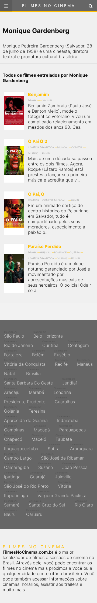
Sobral (54, 447)
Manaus (85, 363)
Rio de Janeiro (18, 344)
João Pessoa (75, 466)
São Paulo (14, 335)
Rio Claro (84, 504)
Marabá (36, 391)
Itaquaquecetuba (21, 447)
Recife (61, 363)
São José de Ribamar (62, 457)
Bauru (10, 513)
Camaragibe (16, 466)
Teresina (37, 410)
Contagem (78, 344)
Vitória (64, 485)
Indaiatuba (67, 419)
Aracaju (11, 391)
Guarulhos (65, 400)
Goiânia (11, 410)
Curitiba (50, 344)
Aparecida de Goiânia (26, 419)
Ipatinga (12, 475)
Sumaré (11, 504)
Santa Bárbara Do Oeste (28, 382)
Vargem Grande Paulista (61, 494)
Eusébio (62, 353)
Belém (38, 353)
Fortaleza (13, 353)
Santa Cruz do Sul (47, 504)
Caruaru (34, 513)
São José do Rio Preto (26, 485)
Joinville (63, 475)
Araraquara (81, 447)
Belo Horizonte (48, 335)
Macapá (42, 428)
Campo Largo (18, 457)
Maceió (39, 438)
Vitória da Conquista (25, 363)
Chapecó (13, 438)
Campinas (14, 428)
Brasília (33, 372)
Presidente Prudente (24, 400)
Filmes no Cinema (48, 5)
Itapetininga (16, 494)
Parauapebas (72, 428)
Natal (10, 372)
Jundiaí (69, 382)
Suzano (45, 466)
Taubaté (64, 438)
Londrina (62, 391)
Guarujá (38, 475)
